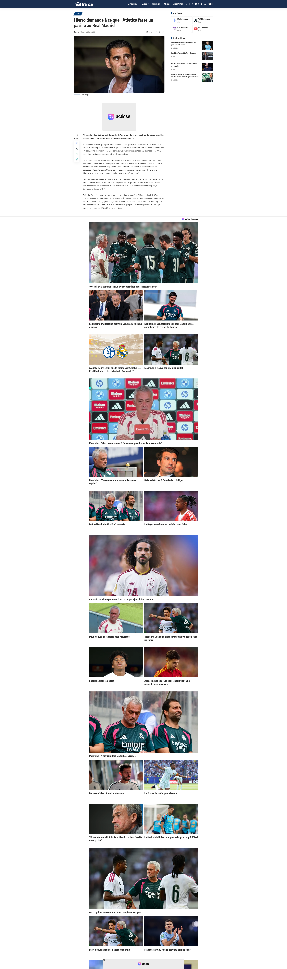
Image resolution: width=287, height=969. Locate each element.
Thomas (76, 32)
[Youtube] (202, 29)
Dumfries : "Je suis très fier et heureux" (183, 53)
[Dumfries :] (207, 56)
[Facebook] (190, 4)
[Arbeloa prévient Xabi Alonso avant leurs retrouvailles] (207, 67)
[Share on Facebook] (156, 32)
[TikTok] (201, 4)
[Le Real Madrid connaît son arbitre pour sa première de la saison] (207, 45)
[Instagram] (198, 4)
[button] (186, 4)
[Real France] (88, 4)
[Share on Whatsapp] (76, 154)
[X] (192, 4)
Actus (78, 14)
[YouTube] (195, 4)
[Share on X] (159, 32)
